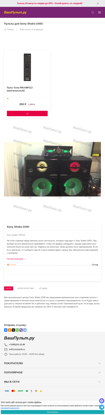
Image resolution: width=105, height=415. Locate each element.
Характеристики (25, 288)
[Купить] (27, 113)
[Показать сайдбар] (99, 12)
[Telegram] (25, 330)
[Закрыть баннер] (98, 3)
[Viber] (21, 330)
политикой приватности (10, 408)
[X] (13, 330)
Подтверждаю (52, 412)
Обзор (8, 288)
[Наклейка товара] (6, 53)
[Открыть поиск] (92, 12)
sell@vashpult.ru (17, 349)
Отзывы (43, 288)
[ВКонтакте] (5, 330)
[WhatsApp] (17, 330)
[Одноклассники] (9, 330)
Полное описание (15, 259)
